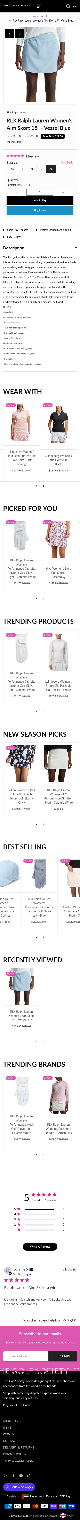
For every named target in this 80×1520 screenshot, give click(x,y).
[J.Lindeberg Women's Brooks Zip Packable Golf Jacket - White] (58, 652)
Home (36, 16)
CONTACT (10, 1440)
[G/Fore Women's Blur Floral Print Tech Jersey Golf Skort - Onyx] (21, 763)
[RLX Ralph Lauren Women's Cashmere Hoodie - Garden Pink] (58, 1095)
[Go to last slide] (9, 33)
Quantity (12, 180)
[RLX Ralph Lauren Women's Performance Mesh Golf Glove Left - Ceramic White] (21, 1091)
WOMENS (9, 1434)
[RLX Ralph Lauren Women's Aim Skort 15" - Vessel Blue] (21, 986)
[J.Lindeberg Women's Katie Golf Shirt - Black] (58, 424)
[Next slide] (19, 33)
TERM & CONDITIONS (18, 1460)
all (46, 16)
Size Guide (67, 162)
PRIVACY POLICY (14, 1454)
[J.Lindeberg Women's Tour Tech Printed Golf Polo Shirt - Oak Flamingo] (21, 422)
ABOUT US (10, 1421)
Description (13, 247)
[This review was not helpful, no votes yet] (71, 1320)
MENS (7, 1427)
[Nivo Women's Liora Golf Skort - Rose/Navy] (58, 539)
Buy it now (40, 210)
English (11, 1496)
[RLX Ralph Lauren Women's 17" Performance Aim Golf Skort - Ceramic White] (58, 763)
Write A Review (40, 1247)
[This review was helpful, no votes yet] (64, 1320)
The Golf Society (39, 1515)
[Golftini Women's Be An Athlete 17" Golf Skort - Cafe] (58, 878)
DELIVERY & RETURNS (18, 1447)
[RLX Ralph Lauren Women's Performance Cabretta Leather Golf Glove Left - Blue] (21, 874)
